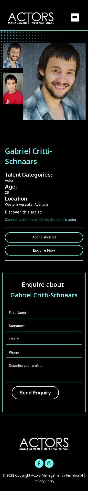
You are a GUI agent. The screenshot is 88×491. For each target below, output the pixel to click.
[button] (75, 17)
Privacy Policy (44, 481)
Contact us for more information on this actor (40, 220)
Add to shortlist (44, 237)
